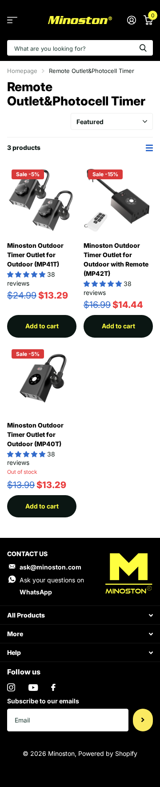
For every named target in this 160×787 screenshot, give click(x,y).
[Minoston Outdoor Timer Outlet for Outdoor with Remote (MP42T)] (118, 199)
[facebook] (53, 687)
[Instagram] (11, 687)
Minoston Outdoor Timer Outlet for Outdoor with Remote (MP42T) (116, 259)
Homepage (22, 70)
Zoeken (143, 48)
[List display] (149, 148)
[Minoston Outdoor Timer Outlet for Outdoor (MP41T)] (41, 199)
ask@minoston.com (50, 567)
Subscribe (143, 720)
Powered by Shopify (107, 753)
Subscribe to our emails (43, 701)
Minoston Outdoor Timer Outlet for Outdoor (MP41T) (35, 255)
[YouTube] (33, 687)
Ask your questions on (52, 586)
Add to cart (42, 326)
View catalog (12, 20)
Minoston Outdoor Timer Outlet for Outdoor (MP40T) (35, 434)
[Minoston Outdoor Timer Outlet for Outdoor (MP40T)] (41, 379)
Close (80, 615)
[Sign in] (131, 20)
